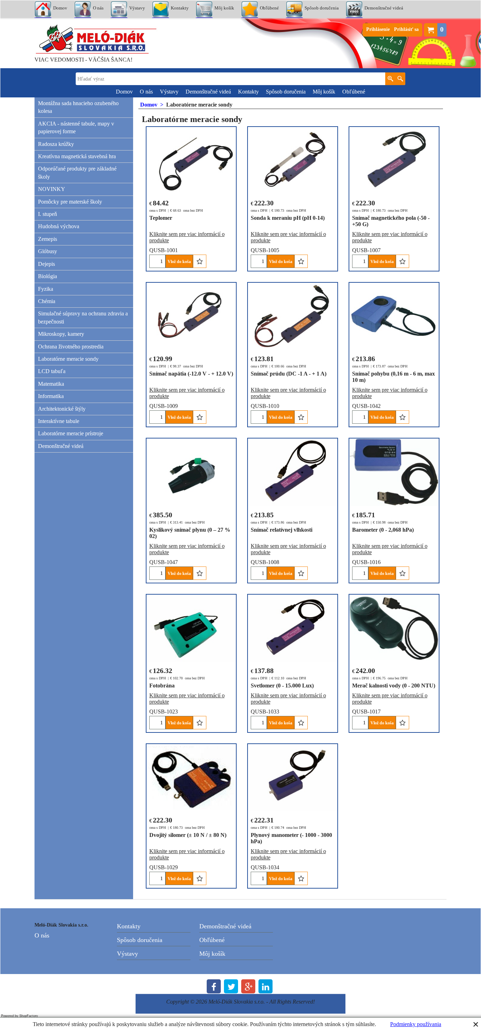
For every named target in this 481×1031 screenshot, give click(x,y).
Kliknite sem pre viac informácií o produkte (186, 237)
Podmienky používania (415, 1024)
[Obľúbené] (199, 261)
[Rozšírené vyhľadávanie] (390, 78)
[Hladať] (400, 78)
